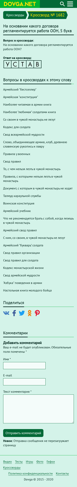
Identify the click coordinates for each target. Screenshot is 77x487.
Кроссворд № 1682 (47, 15)
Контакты (62, 473)
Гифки (51, 461)
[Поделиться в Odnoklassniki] (30, 313)
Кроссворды (15, 15)
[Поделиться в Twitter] (22, 313)
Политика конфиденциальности (30, 473)
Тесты (19, 461)
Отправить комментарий (23, 433)
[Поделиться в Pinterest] (38, 313)
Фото (39, 461)
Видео (7, 461)
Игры (29, 461)
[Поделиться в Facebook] (15, 313)
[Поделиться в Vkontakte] (7, 313)
